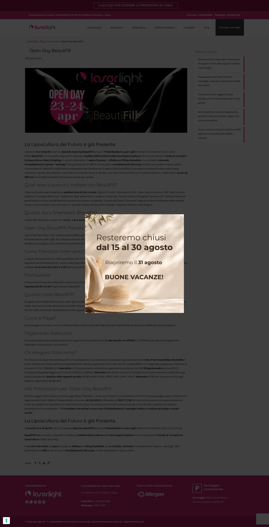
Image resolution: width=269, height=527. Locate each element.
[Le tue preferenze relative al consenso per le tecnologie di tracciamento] (6, 520)
